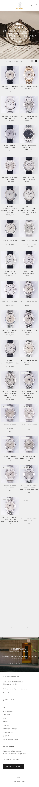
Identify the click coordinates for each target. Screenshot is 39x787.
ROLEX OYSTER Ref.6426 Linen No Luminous (29, 551)
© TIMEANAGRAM (19, 782)
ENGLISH (6, 725)
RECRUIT (6, 736)
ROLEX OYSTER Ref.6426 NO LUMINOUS (10, 427)
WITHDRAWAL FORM (10, 740)
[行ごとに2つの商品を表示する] (36, 61)
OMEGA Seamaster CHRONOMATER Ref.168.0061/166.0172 (29, 488)
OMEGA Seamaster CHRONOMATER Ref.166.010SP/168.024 (10, 519)
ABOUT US (6, 715)
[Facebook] (3, 692)
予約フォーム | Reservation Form (19, 664)
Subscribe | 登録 (13, 766)
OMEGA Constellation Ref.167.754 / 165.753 (10, 362)
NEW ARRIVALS (8, 711)
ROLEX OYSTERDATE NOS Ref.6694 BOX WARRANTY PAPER (29, 242)
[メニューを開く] (3, 5)
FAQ (4, 718)
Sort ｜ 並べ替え (13, 61)
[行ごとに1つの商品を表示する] (32, 61)
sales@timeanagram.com (11, 677)
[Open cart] (36, 5)
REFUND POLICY (8, 732)
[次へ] (32, 627)
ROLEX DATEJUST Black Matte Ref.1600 (29, 147)
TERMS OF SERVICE (10, 729)
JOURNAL (6, 722)
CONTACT (6, 708)
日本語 (18, 777)
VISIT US (6, 704)
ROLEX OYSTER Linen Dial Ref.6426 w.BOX (29, 582)
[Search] (32, 5)
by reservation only (20, 689)
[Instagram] (8, 692)
